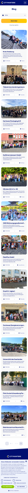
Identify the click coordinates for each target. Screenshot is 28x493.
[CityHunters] (8, 2)
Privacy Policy (12, 474)
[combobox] (26, 461)
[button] (14, 490)
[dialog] (14, 476)
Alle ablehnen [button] (21, 486)
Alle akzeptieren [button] (7, 486)
